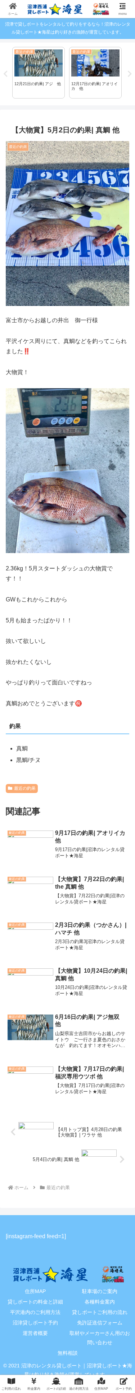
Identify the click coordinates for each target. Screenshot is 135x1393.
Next (129, 74)
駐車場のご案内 (99, 1291)
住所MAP (35, 1291)
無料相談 (68, 1353)
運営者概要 (35, 1333)
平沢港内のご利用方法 (35, 1312)
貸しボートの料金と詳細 (35, 1302)
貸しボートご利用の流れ (99, 1312)
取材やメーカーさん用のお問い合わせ (99, 1337)
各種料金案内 (100, 1302)
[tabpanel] (38, 73)
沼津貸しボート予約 (35, 1323)
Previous (5, 74)
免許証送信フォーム (99, 1323)
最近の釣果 (25, 788)
